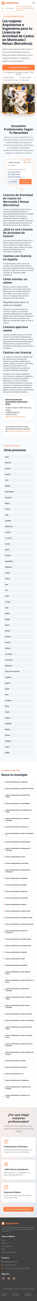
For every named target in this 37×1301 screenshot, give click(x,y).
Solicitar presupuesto (26, 181)
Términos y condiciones (28, 1294)
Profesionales (9, 8)
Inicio (3, 1240)
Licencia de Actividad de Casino (19, 431)
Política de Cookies (5, 1294)
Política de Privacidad (15, 1294)
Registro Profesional (9, 1252)
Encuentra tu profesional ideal (17, 1209)
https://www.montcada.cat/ (15, 417)
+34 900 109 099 (10, 1265)
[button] (22, 189)
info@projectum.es (11, 1262)
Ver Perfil (14, 181)
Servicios (5, 1243)
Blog (3, 1249)
